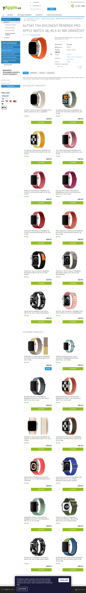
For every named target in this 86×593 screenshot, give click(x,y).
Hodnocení (50, 73)
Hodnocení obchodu (54, 15)
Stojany (6, 37)
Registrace (81, 2)
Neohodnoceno (35, 35)
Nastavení (22, 589)
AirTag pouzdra (8, 47)
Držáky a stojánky (9, 54)
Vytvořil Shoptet (81, 589)
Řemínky (6, 22)
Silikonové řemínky (10, 25)
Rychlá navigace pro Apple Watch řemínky (10, 43)
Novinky (10, 15)
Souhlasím (64, 580)
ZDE (18, 584)
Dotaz (61, 66)
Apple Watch (7, 19)
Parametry (33, 73)
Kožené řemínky (9, 30)
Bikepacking (8, 64)
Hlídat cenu (80, 67)
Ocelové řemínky (10, 27)
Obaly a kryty (7, 50)
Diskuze (42, 73)
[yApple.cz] (15, 7)
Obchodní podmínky (24, 15)
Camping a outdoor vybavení (9, 61)
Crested (69, 54)
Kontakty (39, 15)
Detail (48, 368)
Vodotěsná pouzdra (9, 57)
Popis (25, 73)
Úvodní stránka (3, 14)
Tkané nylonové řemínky (10, 34)
